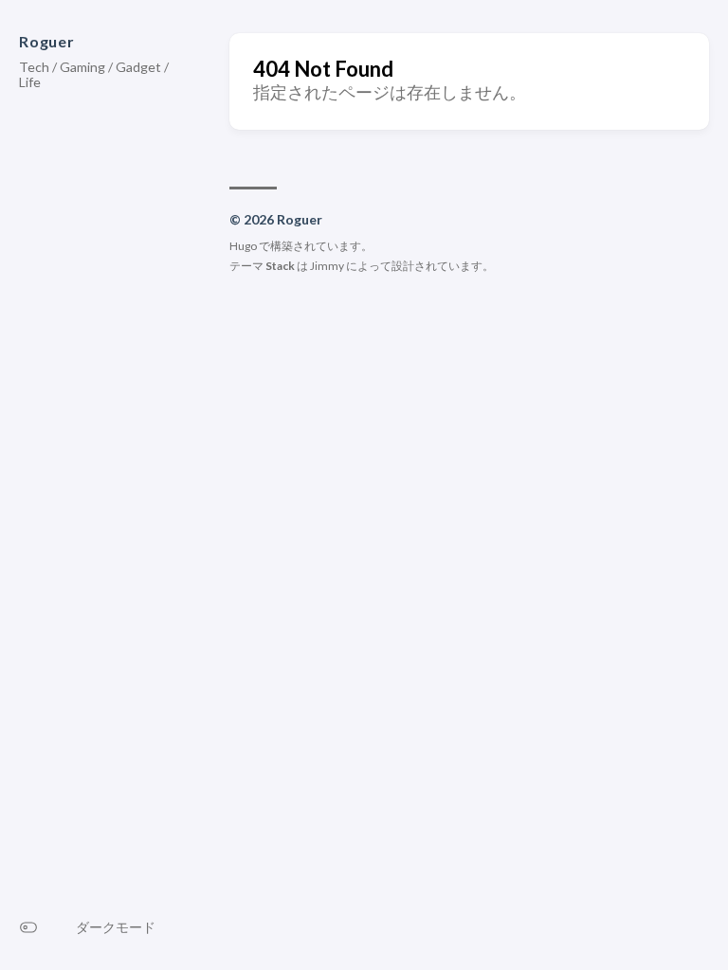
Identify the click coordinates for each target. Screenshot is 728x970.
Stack (280, 266)
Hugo (243, 246)
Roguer (47, 41)
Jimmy (327, 266)
